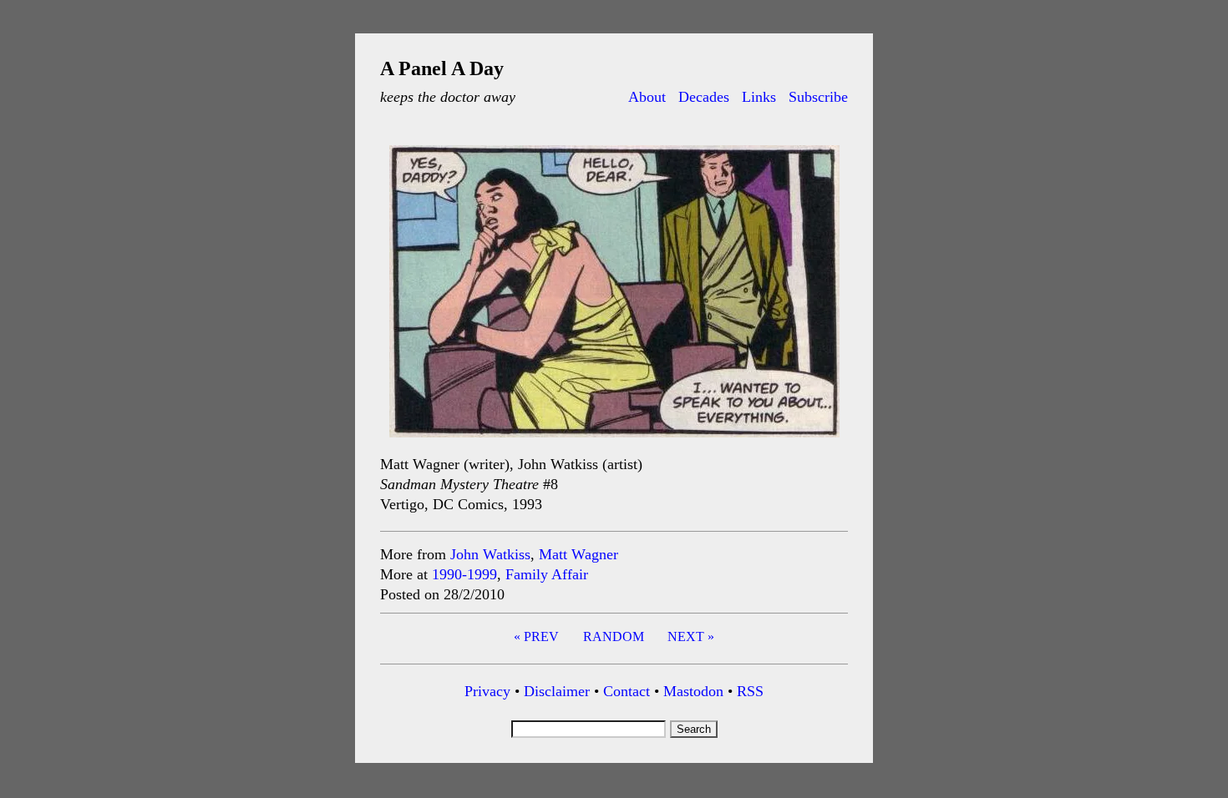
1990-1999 (464, 574)
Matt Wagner (578, 554)
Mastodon (693, 691)
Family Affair (546, 574)
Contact (626, 691)
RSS (750, 691)
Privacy (487, 691)
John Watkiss (490, 554)
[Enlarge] (817, 167)
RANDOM (613, 636)
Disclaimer (557, 691)
